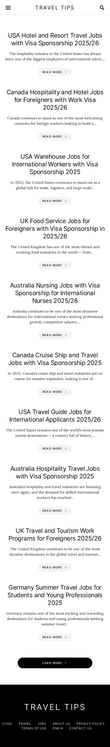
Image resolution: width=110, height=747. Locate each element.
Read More (52, 72)
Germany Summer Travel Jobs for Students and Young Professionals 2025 (55, 595)
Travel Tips (55, 8)
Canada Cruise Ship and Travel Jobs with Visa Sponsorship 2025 (55, 358)
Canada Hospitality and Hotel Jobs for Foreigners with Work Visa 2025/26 (55, 99)
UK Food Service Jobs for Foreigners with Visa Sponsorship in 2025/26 (55, 228)
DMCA (58, 728)
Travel (24, 724)
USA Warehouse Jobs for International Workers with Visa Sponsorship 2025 (55, 164)
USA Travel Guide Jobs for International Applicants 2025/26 (55, 415)
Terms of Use (34, 728)
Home (7, 724)
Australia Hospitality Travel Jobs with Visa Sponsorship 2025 (55, 472)
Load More (52, 663)
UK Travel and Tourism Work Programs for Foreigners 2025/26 (54, 534)
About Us (61, 724)
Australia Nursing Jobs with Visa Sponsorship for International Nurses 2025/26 (55, 293)
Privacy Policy (90, 724)
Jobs (42, 724)
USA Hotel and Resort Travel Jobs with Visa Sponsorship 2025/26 (55, 39)
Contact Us (80, 728)
